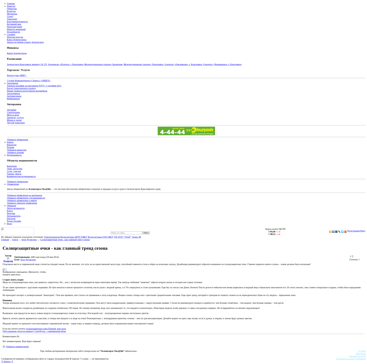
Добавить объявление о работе (22, 200)
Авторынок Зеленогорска (13, 353)
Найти (146, 233)
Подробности (13, 32)
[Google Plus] (345, 231)
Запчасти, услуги (15, 117)
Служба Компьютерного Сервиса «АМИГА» (29, 80)
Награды (11, 218)
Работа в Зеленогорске (71, 353)
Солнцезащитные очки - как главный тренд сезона (65, 239)
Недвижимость (14, 155)
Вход (362, 231)
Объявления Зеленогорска (41, 356)
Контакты (361, 353)
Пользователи (14, 216)
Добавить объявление (17, 139)
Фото (9, 223)
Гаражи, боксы (14, 174)
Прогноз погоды (15, 37)
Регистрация (353, 231)
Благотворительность (17, 21)
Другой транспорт (16, 122)
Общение (11, 205)
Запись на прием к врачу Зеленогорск (25, 42)
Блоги (10, 211)
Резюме (10, 147)
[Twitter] (342, 231)
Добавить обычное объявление (22, 203)
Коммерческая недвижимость (21, 176)
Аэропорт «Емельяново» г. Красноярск (183, 64)
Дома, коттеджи (14, 168)
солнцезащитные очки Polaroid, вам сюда (46, 328)
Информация (13, 98)
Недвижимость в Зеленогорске (43, 353)
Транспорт (12, 19)
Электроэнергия (52, 237)
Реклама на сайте (357, 356)
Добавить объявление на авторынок (24, 195)
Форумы (11, 213)
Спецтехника (13, 112)
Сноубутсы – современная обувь (50, 331)
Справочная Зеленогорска (14, 356)
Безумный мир (14, 24)
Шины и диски (14, 120)
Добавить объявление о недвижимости (26, 198)
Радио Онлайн (14, 221)
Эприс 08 (136, 237)
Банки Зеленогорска (17, 53)
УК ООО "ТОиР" (122, 237)
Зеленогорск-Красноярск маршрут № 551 (27, 64)
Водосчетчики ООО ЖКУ (100, 237)
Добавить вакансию (16, 150)
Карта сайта (115, 359)
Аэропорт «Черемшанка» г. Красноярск (222, 64)
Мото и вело (13, 115)
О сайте (362, 351)
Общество (12, 8)
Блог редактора (63, 356)
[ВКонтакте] (333, 231)
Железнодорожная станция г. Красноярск (144, 64)
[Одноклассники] (330, 231)
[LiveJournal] (339, 231)
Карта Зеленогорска (16, 39)
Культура (11, 11)
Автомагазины (14, 96)
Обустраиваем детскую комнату (18, 331)
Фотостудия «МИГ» (16, 75)
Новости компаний (16, 29)
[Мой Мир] (336, 231)
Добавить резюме (15, 152)
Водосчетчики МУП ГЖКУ (73, 237)
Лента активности (16, 208)
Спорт (10, 16)
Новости (11, 6)
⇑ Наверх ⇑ (7, 361)
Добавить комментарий (17, 346)
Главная (11, 3)
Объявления (13, 184)
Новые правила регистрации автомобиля (27, 91)
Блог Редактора (29, 239)
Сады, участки (14, 171)
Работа (10, 142)
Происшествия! (14, 26)
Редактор (8, 261)
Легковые (11, 110)
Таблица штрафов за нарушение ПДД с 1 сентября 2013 (34, 86)
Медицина (12, 14)
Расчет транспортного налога (21, 88)
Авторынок (12, 83)
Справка (11, 34)
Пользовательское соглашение (351, 359)
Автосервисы (13, 93)
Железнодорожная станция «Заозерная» (103, 64)
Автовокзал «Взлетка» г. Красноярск (66, 64)
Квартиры (12, 166)
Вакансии (11, 145)
